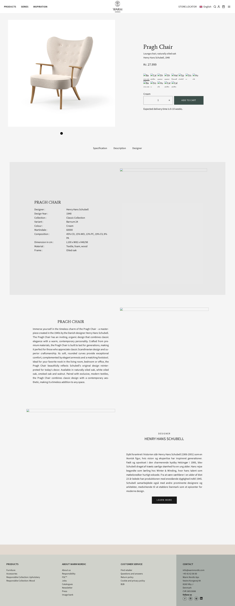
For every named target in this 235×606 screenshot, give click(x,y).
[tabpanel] (61, 73)
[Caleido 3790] (153, 77)
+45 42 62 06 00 (190, 573)
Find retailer (126, 570)
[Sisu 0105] (189, 77)
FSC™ (64, 577)
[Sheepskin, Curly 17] (167, 77)
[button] (206, 7)
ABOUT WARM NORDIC (74, 564)
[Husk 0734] (196, 77)
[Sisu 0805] (153, 84)
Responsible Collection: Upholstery (23, 577)
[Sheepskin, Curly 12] (160, 77)
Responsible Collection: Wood (20, 580)
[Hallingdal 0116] (175, 77)
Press (64, 591)
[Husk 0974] (160, 84)
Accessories (11, 573)
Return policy (127, 577)
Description (120, 148)
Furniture (10, 570)
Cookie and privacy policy (133, 580)
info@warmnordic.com (193, 570)
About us (66, 570)
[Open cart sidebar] (223, 6)
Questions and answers (132, 573)
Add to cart (188, 100)
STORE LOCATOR (187, 6)
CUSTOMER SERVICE (131, 564)
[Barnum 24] (146, 77)
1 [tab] (61, 133)
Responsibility (68, 573)
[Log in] (219, 6)
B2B (122, 584)
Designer (137, 148)
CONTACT (188, 564)
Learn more (164, 500)
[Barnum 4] (146, 84)
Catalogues (67, 584)
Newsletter (67, 587)
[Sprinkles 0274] (182, 77)
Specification (100, 148)
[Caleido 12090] (167, 84)
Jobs (64, 580)
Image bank (67, 594)
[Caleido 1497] (175, 84)
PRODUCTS (12, 564)
